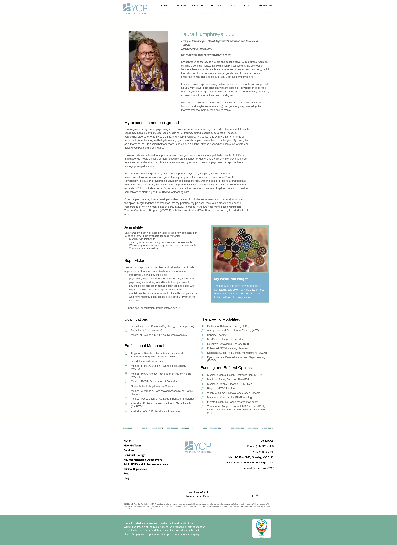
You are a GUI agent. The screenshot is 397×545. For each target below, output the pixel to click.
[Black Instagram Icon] (257, 496)
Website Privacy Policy (197, 496)
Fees (126, 473)
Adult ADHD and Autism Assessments (146, 464)
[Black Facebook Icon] (252, 496)
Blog (126, 478)
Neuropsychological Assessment (143, 459)
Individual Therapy (134, 455)
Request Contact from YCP (258, 468)
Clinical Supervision (135, 469)
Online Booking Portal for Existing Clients (250, 462)
